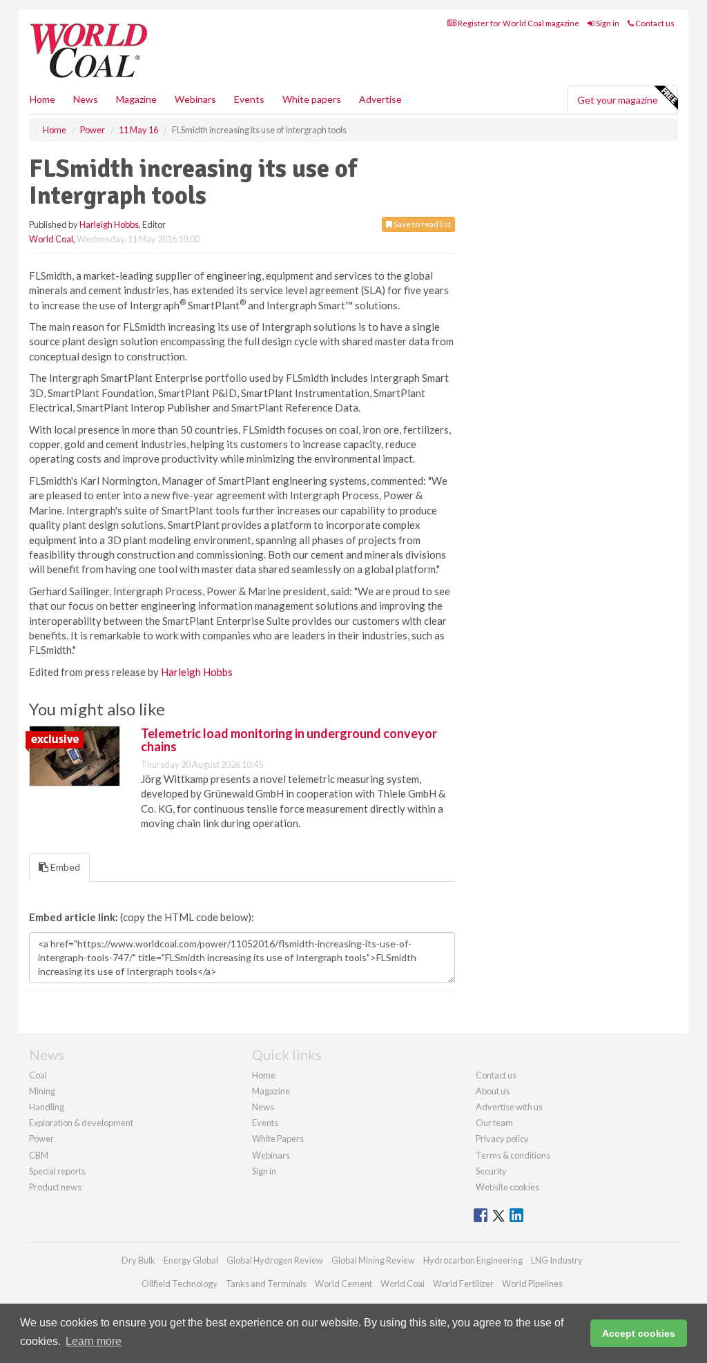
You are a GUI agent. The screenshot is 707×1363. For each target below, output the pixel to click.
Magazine (136, 99)
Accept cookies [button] (638, 1333)
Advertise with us (509, 1106)
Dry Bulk (138, 1260)
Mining (42, 1090)
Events (249, 99)
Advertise (380, 99)
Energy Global (191, 1260)
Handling (46, 1106)
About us (493, 1090)
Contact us (654, 23)
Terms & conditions (513, 1155)
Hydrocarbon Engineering (473, 1260)
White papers (311, 99)
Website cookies (507, 1186)
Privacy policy (502, 1138)
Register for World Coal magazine (517, 23)
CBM (38, 1155)
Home (42, 99)
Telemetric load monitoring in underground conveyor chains (289, 740)
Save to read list (421, 224)
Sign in (606, 23)
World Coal (51, 238)
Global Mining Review (373, 1260)
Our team (494, 1122)
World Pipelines (532, 1283)
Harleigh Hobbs (109, 224)
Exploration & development (81, 1122)
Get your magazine (617, 100)
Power (41, 1138)
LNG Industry (557, 1260)
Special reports (57, 1171)
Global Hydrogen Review (274, 1260)
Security (491, 1171)
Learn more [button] (94, 1341)
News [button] (85, 99)
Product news (55, 1186)
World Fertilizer (463, 1283)
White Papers (278, 1138)
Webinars (195, 99)
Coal (38, 1075)
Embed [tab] (64, 867)
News (263, 1106)
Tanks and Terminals (266, 1283)
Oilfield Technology (179, 1283)
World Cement (343, 1283)
